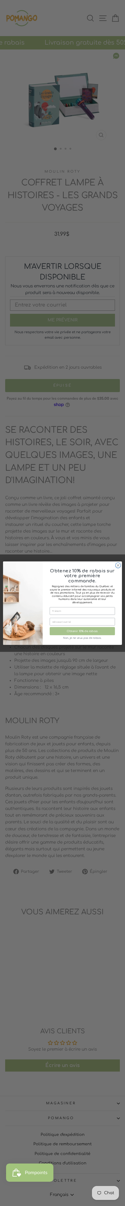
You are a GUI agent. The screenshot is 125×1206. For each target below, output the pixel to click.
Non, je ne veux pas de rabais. (82, 638)
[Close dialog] (118, 565)
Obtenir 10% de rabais (82, 630)
